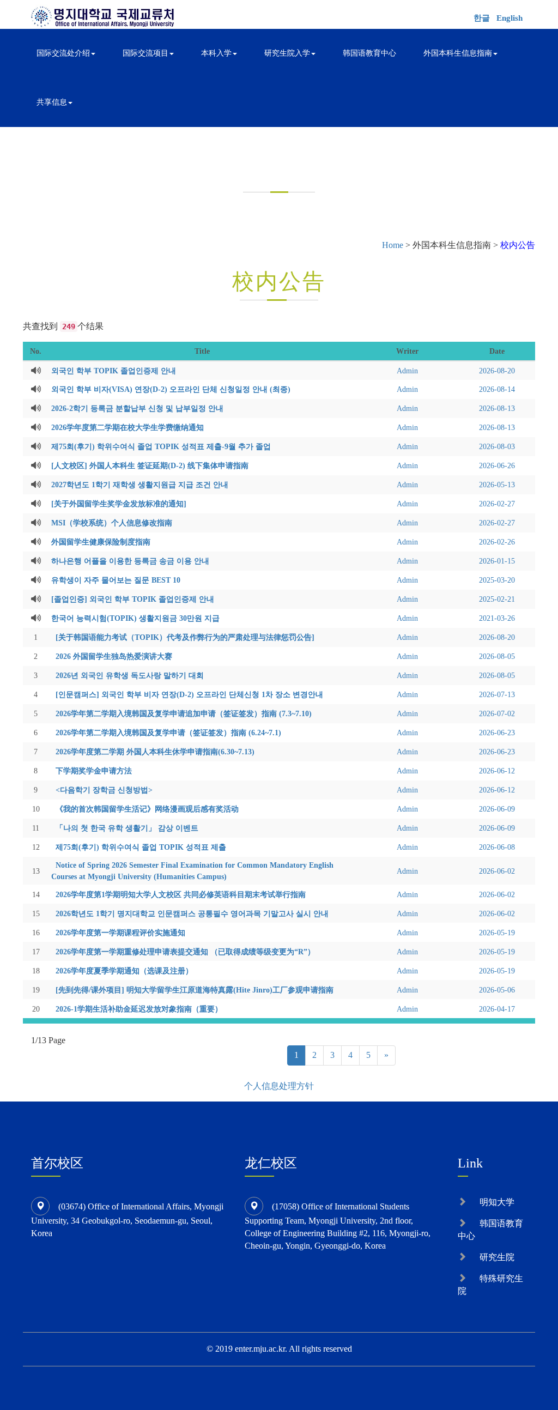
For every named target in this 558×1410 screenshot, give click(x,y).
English (509, 18)
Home (392, 245)
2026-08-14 (497, 389)
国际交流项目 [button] (145, 53)
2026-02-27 (497, 503)
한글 (482, 18)
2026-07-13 (497, 694)
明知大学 (497, 1202)
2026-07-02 (497, 713)
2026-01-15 (497, 560)
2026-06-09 (497, 808)
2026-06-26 (497, 465)
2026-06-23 (497, 732)
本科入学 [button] (216, 53)
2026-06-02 (497, 871)
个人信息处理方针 (279, 1086)
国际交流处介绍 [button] (63, 53)
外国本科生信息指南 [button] (457, 53)
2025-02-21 (497, 599)
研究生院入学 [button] (287, 53)
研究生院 (497, 1257)
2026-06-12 (497, 770)
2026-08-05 (497, 656)
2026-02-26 (497, 541)
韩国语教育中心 (369, 53)
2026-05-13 (497, 484)
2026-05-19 (497, 932)
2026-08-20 (497, 370)
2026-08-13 (497, 408)
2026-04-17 (497, 1008)
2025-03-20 (497, 580)
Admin (407, 370)
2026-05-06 (497, 989)
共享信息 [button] (52, 102)
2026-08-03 (497, 446)
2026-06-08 (497, 847)
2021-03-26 (497, 618)
